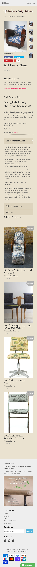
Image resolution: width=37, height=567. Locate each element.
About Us (7, 516)
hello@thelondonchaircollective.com (15, 88)
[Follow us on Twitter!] (9, 541)
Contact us (31, 3)
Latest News (9, 463)
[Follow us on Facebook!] (5, 541)
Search (6, 513)
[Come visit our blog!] (13, 541)
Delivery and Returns (10, 521)
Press (5, 518)
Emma (16, 132)
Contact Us (7, 523)
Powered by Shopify (20, 551)
